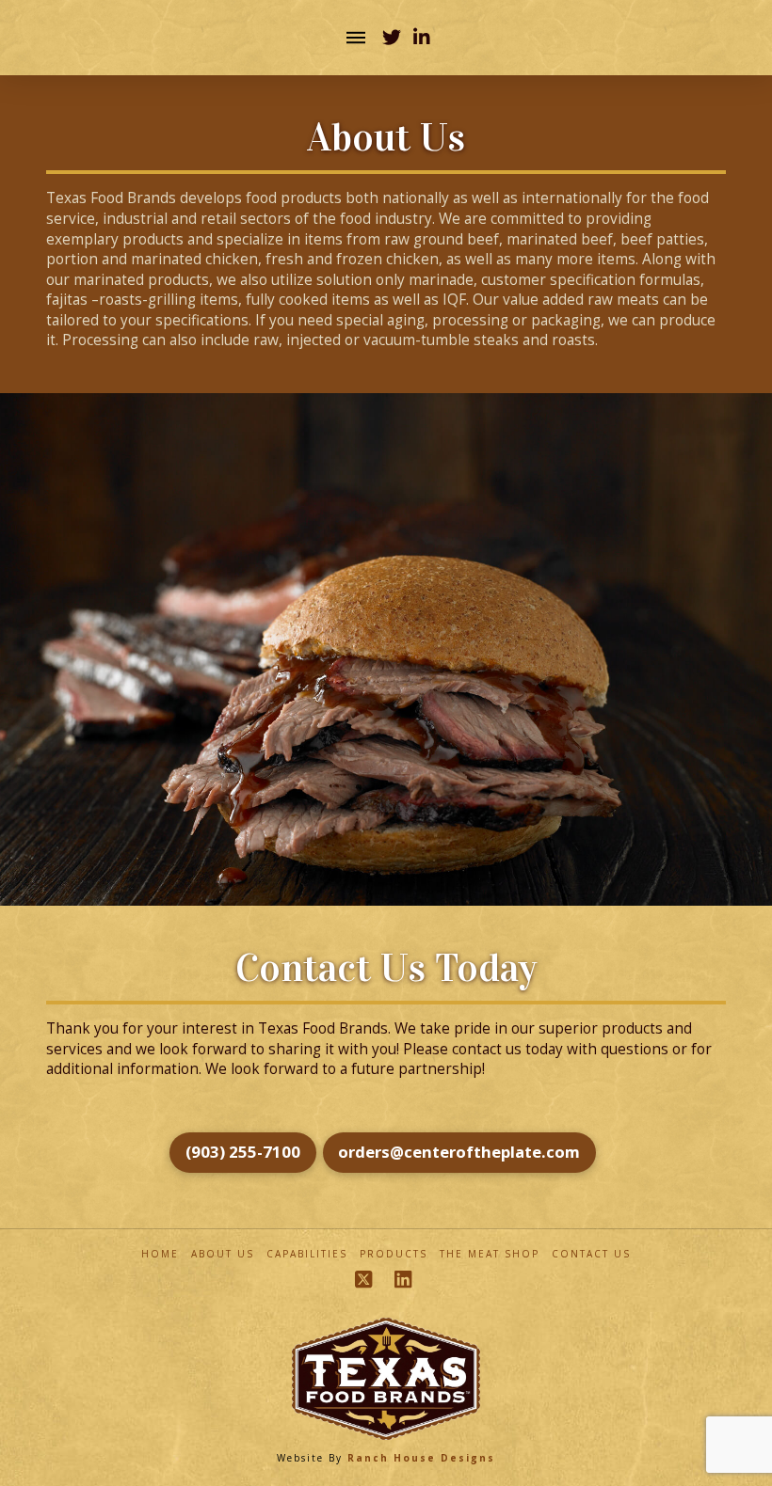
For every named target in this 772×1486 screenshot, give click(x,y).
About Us (222, 1254)
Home (160, 1254)
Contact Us (591, 1254)
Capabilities (306, 1254)
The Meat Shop (489, 1254)
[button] (356, 37)
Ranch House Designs (421, 1457)
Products (393, 1254)
